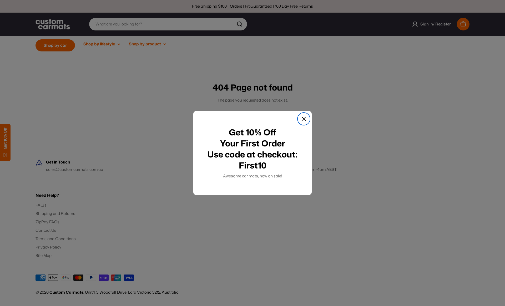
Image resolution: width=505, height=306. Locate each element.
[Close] (304, 119)
